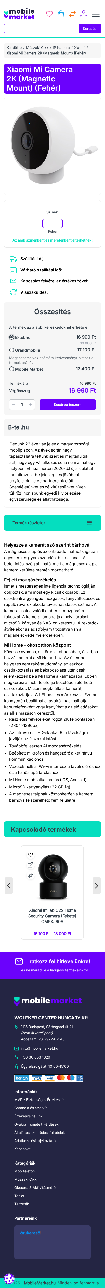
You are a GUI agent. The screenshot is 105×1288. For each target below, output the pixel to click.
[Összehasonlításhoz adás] (31, 875)
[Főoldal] (21, 13)
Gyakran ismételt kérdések (36, 1124)
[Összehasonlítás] (72, 14)
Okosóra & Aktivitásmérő (35, 1187)
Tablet (19, 1195)
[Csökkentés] (13, 405)
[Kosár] (61, 14)
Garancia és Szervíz (30, 1108)
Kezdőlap (14, 47)
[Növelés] (31, 405)
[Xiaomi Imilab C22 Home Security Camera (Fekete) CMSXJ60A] (52, 892)
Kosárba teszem (68, 404)
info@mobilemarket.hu (39, 1048)
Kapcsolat (22, 1149)
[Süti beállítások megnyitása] (9, 1278)
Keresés (90, 28)
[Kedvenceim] (49, 14)
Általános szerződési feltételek (39, 1132)
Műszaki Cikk (37, 47)
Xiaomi (79, 47)
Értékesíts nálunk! (29, 1116)
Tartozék (21, 1204)
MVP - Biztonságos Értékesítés (39, 1099)
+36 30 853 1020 (35, 1057)
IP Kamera (61, 47)
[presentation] (9, 885)
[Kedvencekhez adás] (31, 855)
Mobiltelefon (24, 1171)
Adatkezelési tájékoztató (35, 1140)
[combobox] (41, 28)
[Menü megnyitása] (96, 14)
